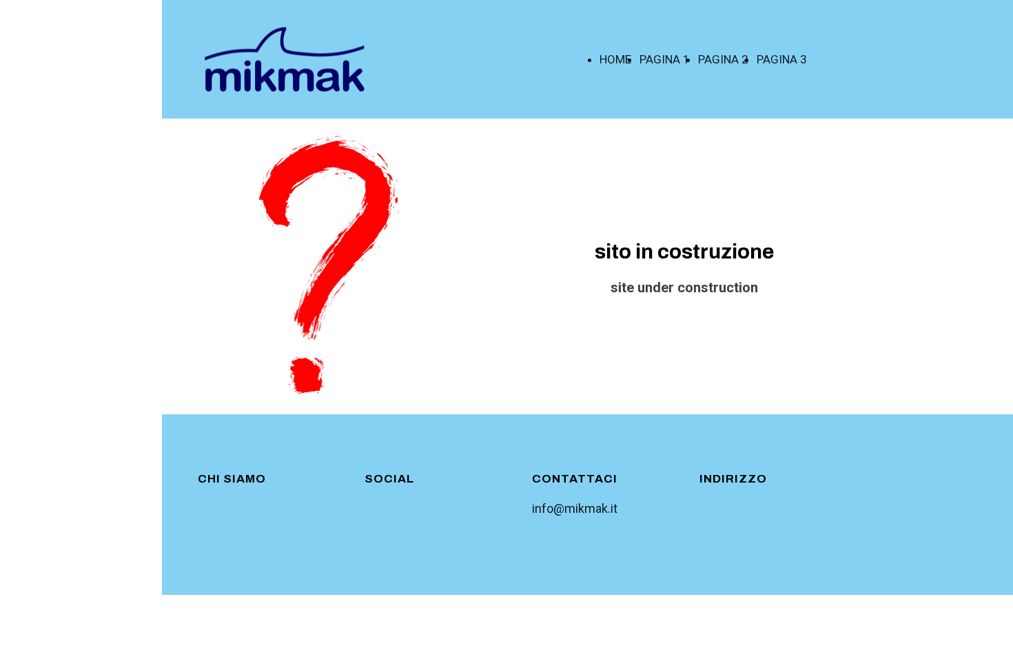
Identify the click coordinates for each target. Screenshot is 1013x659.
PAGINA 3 (782, 59)
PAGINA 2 (723, 59)
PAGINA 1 (664, 59)
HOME (615, 59)
